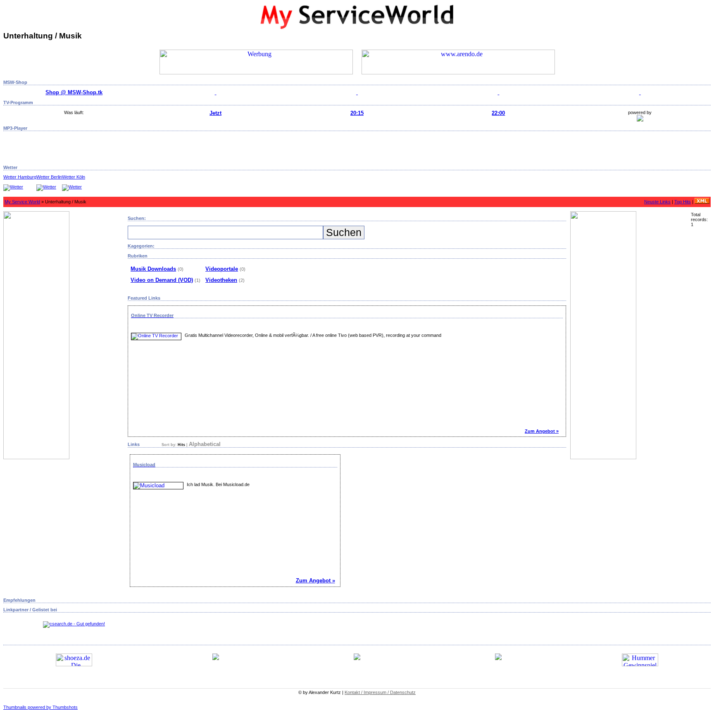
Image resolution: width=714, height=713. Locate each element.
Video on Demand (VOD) (162, 280)
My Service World (22, 201)
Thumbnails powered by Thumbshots (40, 707)
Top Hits (682, 201)
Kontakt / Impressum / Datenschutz (380, 692)
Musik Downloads (153, 269)
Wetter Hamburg (19, 176)
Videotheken (221, 280)
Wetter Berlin (49, 176)
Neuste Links (657, 201)
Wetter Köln (73, 176)
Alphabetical (205, 444)
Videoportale (221, 269)
